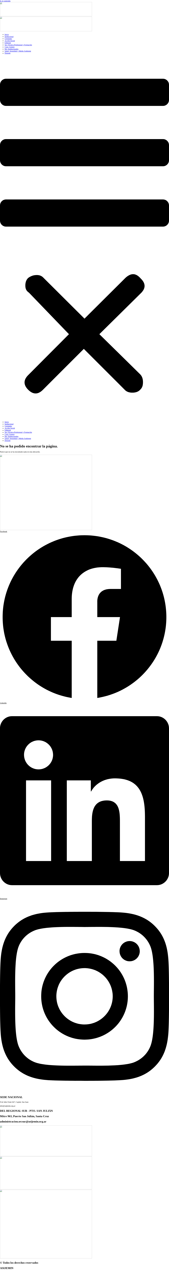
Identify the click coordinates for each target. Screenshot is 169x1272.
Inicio (7, 35)
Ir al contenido (5, 1)
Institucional (9, 37)
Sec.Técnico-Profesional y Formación (18, 45)
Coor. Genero (9, 47)
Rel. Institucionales (11, 49)
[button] (84, 237)
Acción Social (10, 41)
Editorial (8, 43)
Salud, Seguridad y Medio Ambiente (18, 51)
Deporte (7, 53)
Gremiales (8, 39)
